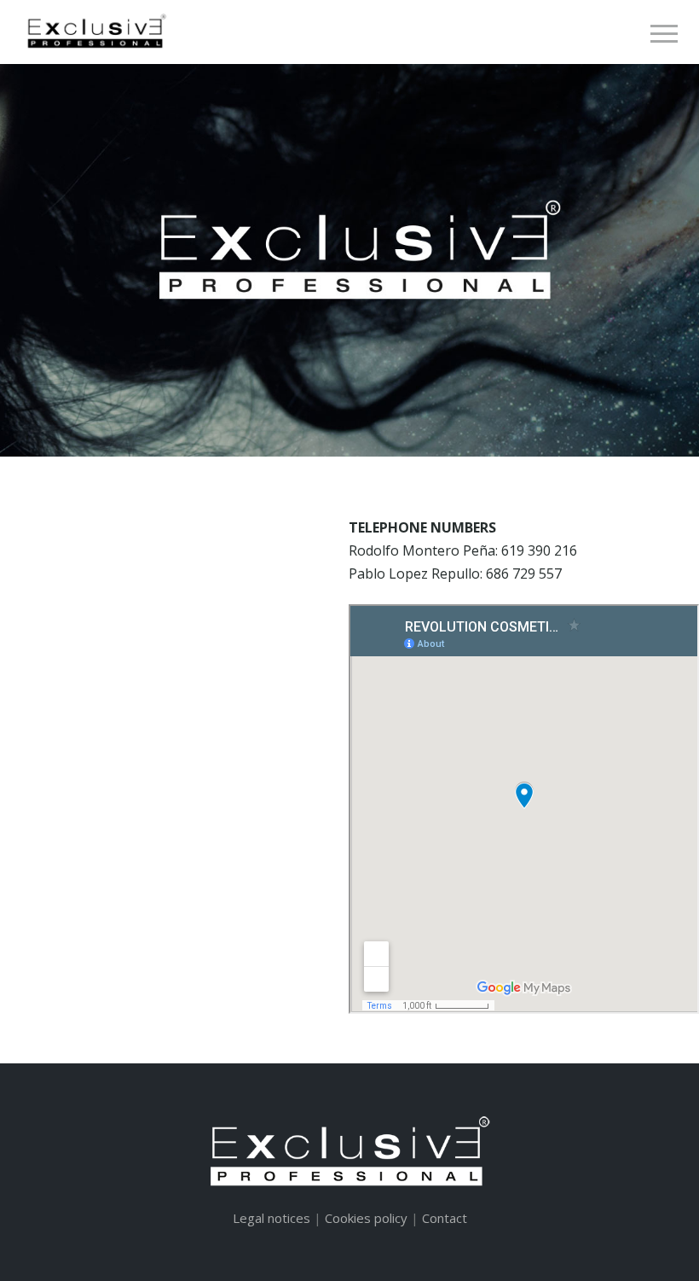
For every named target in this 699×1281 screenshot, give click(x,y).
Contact (444, 1217)
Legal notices (271, 1217)
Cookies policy (366, 1217)
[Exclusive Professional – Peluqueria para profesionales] (95, 31)
